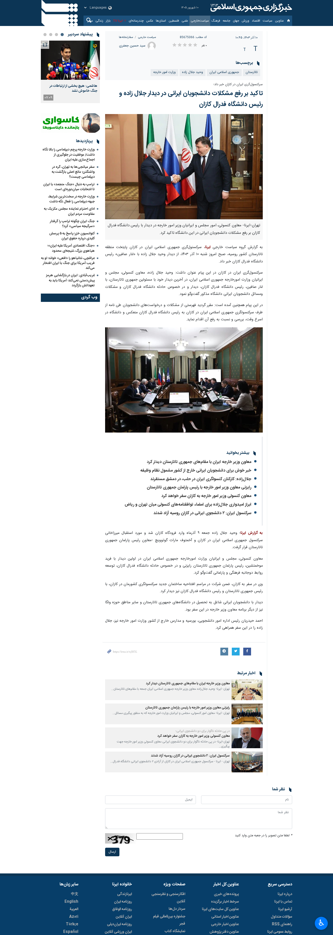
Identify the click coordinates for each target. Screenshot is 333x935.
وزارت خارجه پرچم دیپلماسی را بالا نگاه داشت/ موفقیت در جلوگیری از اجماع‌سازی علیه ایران (68, 154)
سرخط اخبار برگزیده (225, 902)
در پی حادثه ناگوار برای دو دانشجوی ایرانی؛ (203, 731)
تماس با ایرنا (283, 902)
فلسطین (174, 20)
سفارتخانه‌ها (126, 37)
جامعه (226, 20)
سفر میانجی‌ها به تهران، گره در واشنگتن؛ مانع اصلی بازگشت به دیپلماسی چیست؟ (73, 172)
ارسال (112, 852)
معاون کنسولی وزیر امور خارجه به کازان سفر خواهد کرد (206, 496)
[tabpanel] (70, 72)
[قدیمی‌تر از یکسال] (247, 689)
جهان (236, 20)
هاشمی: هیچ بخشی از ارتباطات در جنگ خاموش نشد (73, 88)
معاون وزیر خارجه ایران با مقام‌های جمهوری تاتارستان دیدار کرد (199, 462)
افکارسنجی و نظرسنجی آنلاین (168, 898)
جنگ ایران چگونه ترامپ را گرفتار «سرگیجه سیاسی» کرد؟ (72, 223)
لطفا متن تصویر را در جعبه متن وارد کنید (263, 835)
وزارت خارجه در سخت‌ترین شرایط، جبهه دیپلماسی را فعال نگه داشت (71, 199)
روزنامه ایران (123, 902)
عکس (149, 20)
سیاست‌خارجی (200, 20)
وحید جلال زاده (192, 72)
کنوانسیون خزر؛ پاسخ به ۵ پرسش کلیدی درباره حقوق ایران (72, 236)
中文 (74, 894)
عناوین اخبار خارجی (225, 924)
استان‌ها (161, 20)
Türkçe (72, 924)
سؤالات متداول (281, 917)
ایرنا (250, 8)
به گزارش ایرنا (251, 533)
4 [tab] (45, 34)
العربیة (73, 909)
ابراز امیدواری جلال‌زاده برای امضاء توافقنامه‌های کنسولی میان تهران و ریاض (188, 504)
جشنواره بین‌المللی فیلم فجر (169, 920)
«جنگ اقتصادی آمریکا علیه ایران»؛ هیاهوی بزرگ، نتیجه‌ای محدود (71, 248)
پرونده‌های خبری (226, 894)
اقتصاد (256, 20)
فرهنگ (216, 20)
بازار (108, 20)
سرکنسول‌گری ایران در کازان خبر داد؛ (238, 84)
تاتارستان (252, 72)
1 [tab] (62, 34)
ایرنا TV (118, 20)
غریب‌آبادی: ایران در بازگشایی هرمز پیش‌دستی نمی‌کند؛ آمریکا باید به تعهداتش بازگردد (70, 280)
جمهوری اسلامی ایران (224, 72)
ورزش (245, 20)
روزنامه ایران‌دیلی (119, 924)
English (71, 902)
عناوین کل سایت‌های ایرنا (220, 909)
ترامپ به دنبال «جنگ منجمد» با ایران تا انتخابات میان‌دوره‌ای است (69, 187)
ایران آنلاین (124, 917)
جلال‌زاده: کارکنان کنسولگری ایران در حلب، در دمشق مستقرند (200, 479)
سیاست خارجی (147, 37)
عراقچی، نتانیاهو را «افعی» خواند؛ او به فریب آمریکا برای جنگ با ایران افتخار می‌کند (68, 263)
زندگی (99, 20)
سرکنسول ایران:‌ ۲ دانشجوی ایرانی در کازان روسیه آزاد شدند (202, 513)
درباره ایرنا (285, 894)
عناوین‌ (279, 20)
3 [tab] (50, 34)
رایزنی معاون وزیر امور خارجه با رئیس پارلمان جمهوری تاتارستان (199, 487)
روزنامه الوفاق (122, 909)
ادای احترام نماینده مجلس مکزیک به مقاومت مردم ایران (69, 211)
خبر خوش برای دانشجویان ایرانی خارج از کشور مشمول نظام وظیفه (195, 470)
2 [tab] (56, 34)
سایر (90, 20)
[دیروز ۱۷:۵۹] (70, 60)
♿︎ (321, 922)
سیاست (267, 20)
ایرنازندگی (124, 894)
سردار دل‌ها (177, 909)
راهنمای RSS (282, 924)
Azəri (73, 917)
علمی (185, 20)
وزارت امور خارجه (164, 72)
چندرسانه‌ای (136, 20)
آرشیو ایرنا (285, 909)
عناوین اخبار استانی (225, 917)
